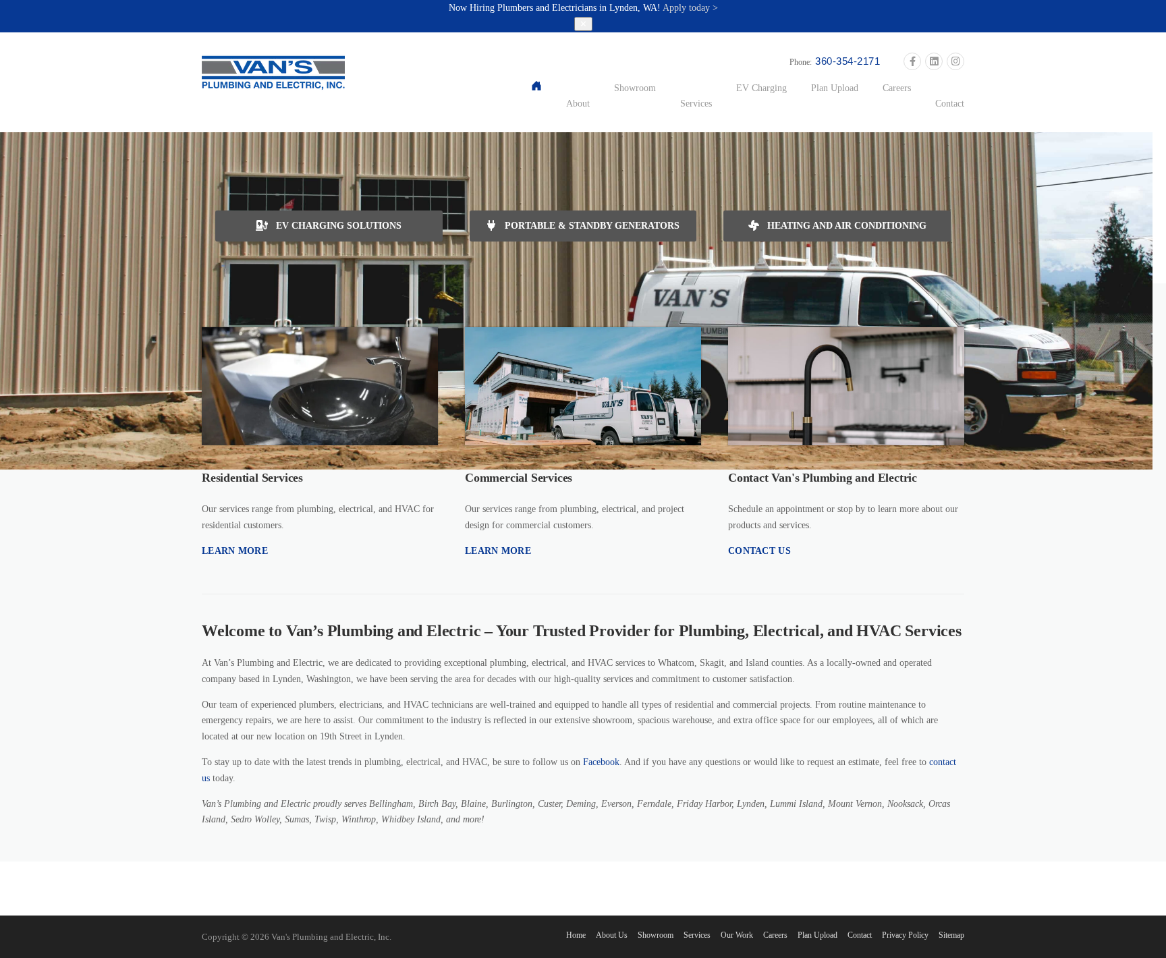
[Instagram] (955, 62)
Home (576, 935)
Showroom (635, 88)
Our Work (737, 935)
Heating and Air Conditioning (845, 226)
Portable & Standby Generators (590, 226)
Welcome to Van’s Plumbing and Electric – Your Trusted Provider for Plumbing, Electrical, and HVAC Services (582, 631)
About (578, 103)
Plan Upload (834, 88)
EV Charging (761, 88)
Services (696, 103)
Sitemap (951, 935)
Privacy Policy (905, 935)
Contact (949, 103)
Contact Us (759, 551)
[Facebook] (912, 62)
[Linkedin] (934, 62)
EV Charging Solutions (337, 226)
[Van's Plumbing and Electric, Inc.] (273, 72)
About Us (612, 935)
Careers (897, 88)
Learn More (235, 551)
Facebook (601, 762)
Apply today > (690, 8)
